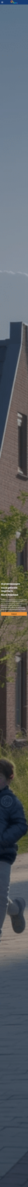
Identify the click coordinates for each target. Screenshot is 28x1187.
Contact (14, 614)
